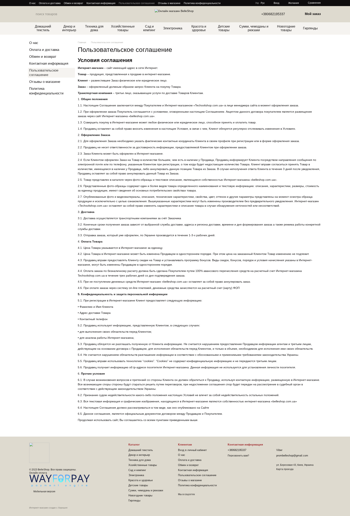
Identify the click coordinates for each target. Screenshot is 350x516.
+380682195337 (273, 14)
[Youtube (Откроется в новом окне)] (226, 3)
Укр (257, 3)
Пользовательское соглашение (137, 3)
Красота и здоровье (198, 28)
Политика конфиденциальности (202, 3)
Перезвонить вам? (238, 455)
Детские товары (224, 28)
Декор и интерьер (69, 28)
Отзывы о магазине (169, 3)
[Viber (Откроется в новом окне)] (231, 3)
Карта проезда (284, 469)
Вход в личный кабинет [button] (192, 450)
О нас (32, 3)
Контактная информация (100, 3)
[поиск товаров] (32, 14)
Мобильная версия (44, 491)
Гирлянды (310, 28)
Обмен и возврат (73, 3)
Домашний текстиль (43, 28)
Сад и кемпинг (149, 28)
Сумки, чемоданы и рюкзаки (253, 28)
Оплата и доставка (50, 3)
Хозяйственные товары (123, 28)
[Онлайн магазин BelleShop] (39, 452)
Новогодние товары (286, 28)
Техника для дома (94, 28)
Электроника (172, 28)
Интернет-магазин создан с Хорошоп (48, 507)
